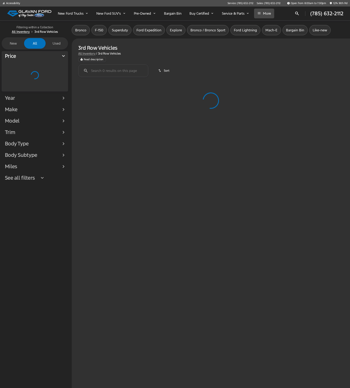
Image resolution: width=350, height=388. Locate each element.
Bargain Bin (295, 30)
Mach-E (271, 30)
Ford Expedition (148, 30)
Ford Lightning (245, 30)
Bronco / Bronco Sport (207, 30)
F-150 (99, 30)
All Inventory (86, 53)
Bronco (80, 30)
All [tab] (35, 43)
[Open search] (297, 13)
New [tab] (13, 43)
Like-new (320, 30)
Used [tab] (57, 43)
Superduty (120, 30)
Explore (176, 30)
